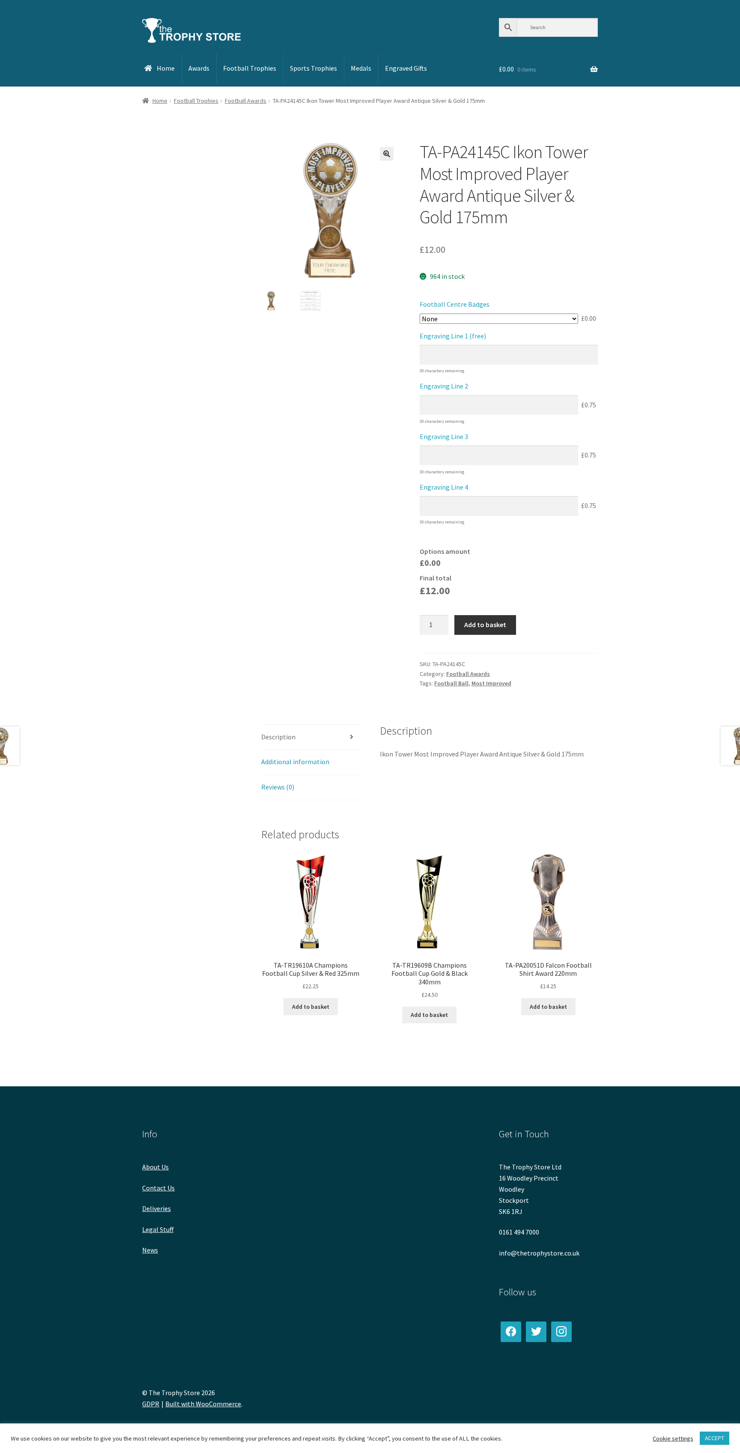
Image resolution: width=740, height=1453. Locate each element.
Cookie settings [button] (673, 1438)
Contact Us (158, 1188)
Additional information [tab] (295, 761)
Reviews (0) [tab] (277, 787)
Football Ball (451, 683)
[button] (387, 154)
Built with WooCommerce (203, 1403)
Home (159, 101)
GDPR (150, 1403)
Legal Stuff (157, 1229)
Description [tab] (278, 736)
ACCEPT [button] (714, 1438)
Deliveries (156, 1208)
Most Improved (491, 683)
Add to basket (485, 624)
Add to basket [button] (310, 1007)
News (150, 1250)
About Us (155, 1167)
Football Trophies (196, 101)
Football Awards (245, 101)
